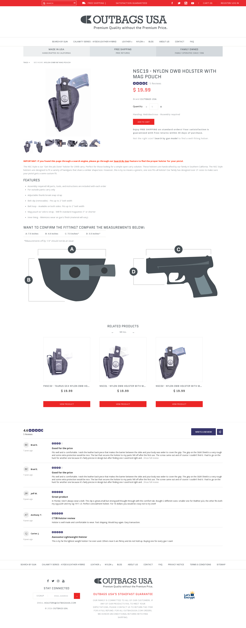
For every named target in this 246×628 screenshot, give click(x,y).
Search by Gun (60, 41)
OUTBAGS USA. (60, 608)
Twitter (179, 3)
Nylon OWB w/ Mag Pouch (57, 62)
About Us (164, 41)
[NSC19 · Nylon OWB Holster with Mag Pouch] (68, 70)
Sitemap (221, 564)
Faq (192, 41)
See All (123, 332)
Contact (179, 41)
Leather (126, 41)
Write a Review (203, 432)
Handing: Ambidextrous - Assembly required (156, 114)
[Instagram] (58, 581)
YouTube (192, 3)
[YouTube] (63, 581)
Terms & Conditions (200, 564)
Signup (40, 596)
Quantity (138, 106)
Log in (235, 3)
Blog (151, 41)
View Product (67, 404)
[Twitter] (53, 581)
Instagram (186, 3)
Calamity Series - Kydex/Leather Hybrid (94, 41)
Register (226, 3)
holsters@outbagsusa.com (60, 603)
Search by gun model (166, 138)
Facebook (172, 3)
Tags (26, 62)
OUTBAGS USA (148, 99)
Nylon (139, 41)
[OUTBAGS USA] (123, 15)
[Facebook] (48, 581)
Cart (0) (207, 3)
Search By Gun (121, 161)
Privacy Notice (176, 564)
